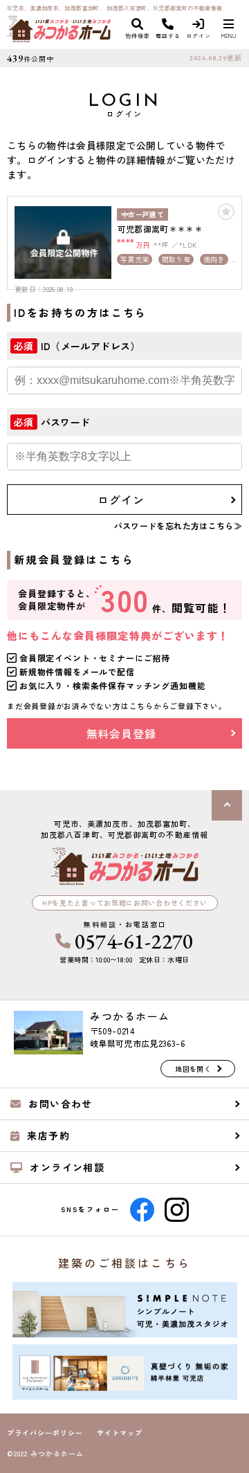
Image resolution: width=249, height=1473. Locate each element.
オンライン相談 (67, 1167)
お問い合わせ (60, 1103)
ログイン (121, 499)
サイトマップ (119, 1432)
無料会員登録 (121, 733)
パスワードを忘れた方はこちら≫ (178, 525)
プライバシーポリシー (45, 1432)
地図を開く (193, 1068)
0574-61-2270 (134, 941)
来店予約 (48, 1135)
